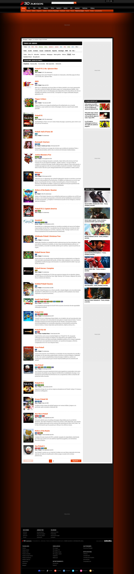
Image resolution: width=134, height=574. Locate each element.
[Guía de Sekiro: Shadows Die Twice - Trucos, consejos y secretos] (97, 197)
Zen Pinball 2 (40, 446)
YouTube (59, 570)
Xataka (24, 548)
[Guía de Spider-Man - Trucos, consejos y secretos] (97, 262)
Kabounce (38, 172)
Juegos (30, 39)
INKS (37, 81)
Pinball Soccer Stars (42, 252)
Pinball (69, 54)
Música (64, 54)
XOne (52, 8)
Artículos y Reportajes (53, 11)
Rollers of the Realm (42, 431)
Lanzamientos (98, 11)
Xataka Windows (26, 557)
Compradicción (87, 561)
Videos (92, 8)
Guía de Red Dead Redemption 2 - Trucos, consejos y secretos (95, 253)
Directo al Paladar (87, 548)
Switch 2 (58, 8)
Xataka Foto (25, 552)
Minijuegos (50, 54)
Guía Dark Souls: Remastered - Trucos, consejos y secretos (97, 301)
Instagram (85, 570)
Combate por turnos (45, 146)
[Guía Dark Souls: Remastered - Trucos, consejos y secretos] (97, 293)
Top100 (87, 11)
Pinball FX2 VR (40, 330)
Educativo (36, 54)
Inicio (23, 8)
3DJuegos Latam (57, 554)
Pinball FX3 (39, 312)
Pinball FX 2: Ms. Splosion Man (46, 69)
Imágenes (39, 11)
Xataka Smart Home (27, 555)
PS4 (39, 8)
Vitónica (85, 553)
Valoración (58, 63)
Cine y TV (30, 54)
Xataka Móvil (25, 550)
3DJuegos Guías (57, 552)
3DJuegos (25, 39)
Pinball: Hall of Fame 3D (44, 132)
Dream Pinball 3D (41, 399)
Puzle (73, 54)
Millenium (55, 557)
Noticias (84, 8)
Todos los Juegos (79, 11)
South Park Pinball (42, 299)
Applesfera (25, 561)
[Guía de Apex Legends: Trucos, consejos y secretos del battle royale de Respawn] (97, 213)
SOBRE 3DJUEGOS (68, 541)
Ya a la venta (41, 63)
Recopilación (36, 57)
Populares (26, 63)
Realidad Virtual (28, 57)
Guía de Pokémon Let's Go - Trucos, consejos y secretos (96, 237)
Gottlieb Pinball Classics (44, 284)
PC (29, 8)
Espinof (55, 565)
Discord (42, 570)
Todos (25, 54)
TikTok (50, 570)
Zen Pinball (39, 365)
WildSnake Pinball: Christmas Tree (48, 236)
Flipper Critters (40, 99)
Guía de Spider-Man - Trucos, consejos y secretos (95, 270)
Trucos (72, 11)
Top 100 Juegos (41, 535)
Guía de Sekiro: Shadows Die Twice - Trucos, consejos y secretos (96, 204)
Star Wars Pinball (41, 414)
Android (77, 8)
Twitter (76, 570)
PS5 (34, 8)
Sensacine (55, 563)
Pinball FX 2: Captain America (46, 209)
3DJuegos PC (56, 550)
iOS (71, 8)
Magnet (24, 565)
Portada (23, 11)
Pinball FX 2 (39, 383)
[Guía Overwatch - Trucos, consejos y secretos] (97, 278)
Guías (67, 11)
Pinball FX (38, 115)
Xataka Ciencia (26, 559)
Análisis (45, 11)
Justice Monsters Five (43, 155)
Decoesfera (86, 559)
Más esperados (50, 63)
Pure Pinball (39, 347)
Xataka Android (26, 554)
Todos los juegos (41, 533)
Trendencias (86, 555)
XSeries (46, 8)
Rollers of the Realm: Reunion (46, 190)
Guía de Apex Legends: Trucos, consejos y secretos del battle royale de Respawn (95, 220)
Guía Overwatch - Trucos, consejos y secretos (96, 285)
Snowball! (38, 220)
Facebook (68, 570)
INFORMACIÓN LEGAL (78, 541)
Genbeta (24, 563)
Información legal (55, 535)
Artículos (25, 535)
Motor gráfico (57, 54)
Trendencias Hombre (88, 557)
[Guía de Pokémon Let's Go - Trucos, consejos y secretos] (97, 229)
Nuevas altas (33, 63)
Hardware (62, 11)
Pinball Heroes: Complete (44, 268)
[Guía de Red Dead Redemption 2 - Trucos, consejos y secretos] (97, 246)
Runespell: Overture (42, 142)
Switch (65, 8)
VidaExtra (55, 555)
